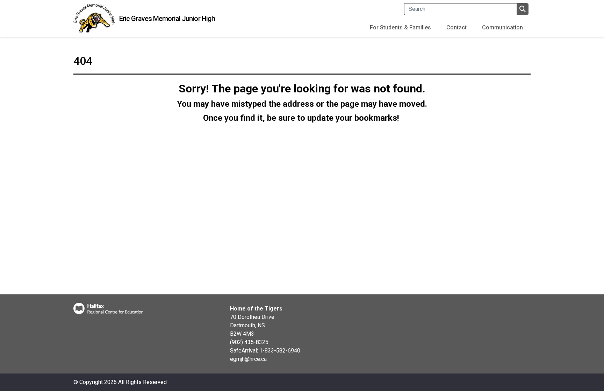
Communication (502, 27)
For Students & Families (400, 27)
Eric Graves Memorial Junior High (167, 18)
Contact (456, 27)
